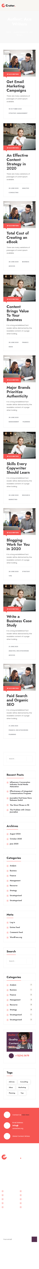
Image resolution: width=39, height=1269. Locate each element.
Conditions (28, 1264)
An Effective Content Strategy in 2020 (17, 161)
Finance (25, 342)
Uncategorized (22, 651)
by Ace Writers (13, 74)
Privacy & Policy (13, 1264)
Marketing (13, 499)
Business (25, 262)
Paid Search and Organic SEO (17, 700)
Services (8, 1195)
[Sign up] (34, 1239)
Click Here (25, 1115)
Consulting (13, 193)
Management (22, 113)
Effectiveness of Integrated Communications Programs (21, 792)
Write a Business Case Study (19, 621)
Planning (26, 422)
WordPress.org (16, 937)
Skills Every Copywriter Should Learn (18, 468)
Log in (12, 922)
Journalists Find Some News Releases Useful (21, 799)
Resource (26, 495)
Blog (7, 1199)
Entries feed (15, 927)
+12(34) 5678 (22, 1055)
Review (26, 1207)
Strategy (12, 113)
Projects (26, 1203)
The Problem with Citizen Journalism (20, 811)
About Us (26, 1191)
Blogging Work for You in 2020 (18, 544)
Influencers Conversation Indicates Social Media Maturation (20, 784)
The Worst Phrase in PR (19, 805)
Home (8, 32)
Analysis (25, 188)
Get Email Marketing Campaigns (16, 86)
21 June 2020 (13, 647)
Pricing (7, 1207)
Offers (7, 1203)
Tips (10, 576)
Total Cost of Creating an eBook (18, 237)
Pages (25, 1195)
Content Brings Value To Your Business (18, 313)
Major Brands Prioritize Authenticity (18, 392)
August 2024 (15, 834)
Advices (12, 266)
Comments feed (16, 932)
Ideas (11, 347)
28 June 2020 (14, 188)
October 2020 (16, 839)
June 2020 (14, 844)
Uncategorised (16, 895)
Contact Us (27, 1199)
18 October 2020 (15, 109)
